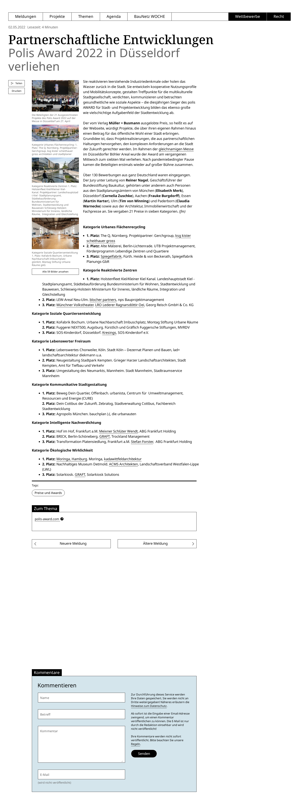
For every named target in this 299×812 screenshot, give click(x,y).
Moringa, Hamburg (71, 459)
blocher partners (103, 299)
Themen (85, 16)
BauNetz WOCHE (149, 16)
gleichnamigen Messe (176, 149)
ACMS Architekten (123, 464)
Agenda (114, 16)
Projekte (57, 16)
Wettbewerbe (247, 16)
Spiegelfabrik (111, 256)
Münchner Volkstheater (74, 305)
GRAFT (104, 436)
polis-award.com (47, 519)
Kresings (109, 332)
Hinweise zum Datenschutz (149, 706)
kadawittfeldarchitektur (123, 459)
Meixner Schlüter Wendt (118, 431)
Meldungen (25, 16)
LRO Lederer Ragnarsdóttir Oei (119, 305)
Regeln (135, 744)
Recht (279, 16)
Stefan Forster (142, 441)
